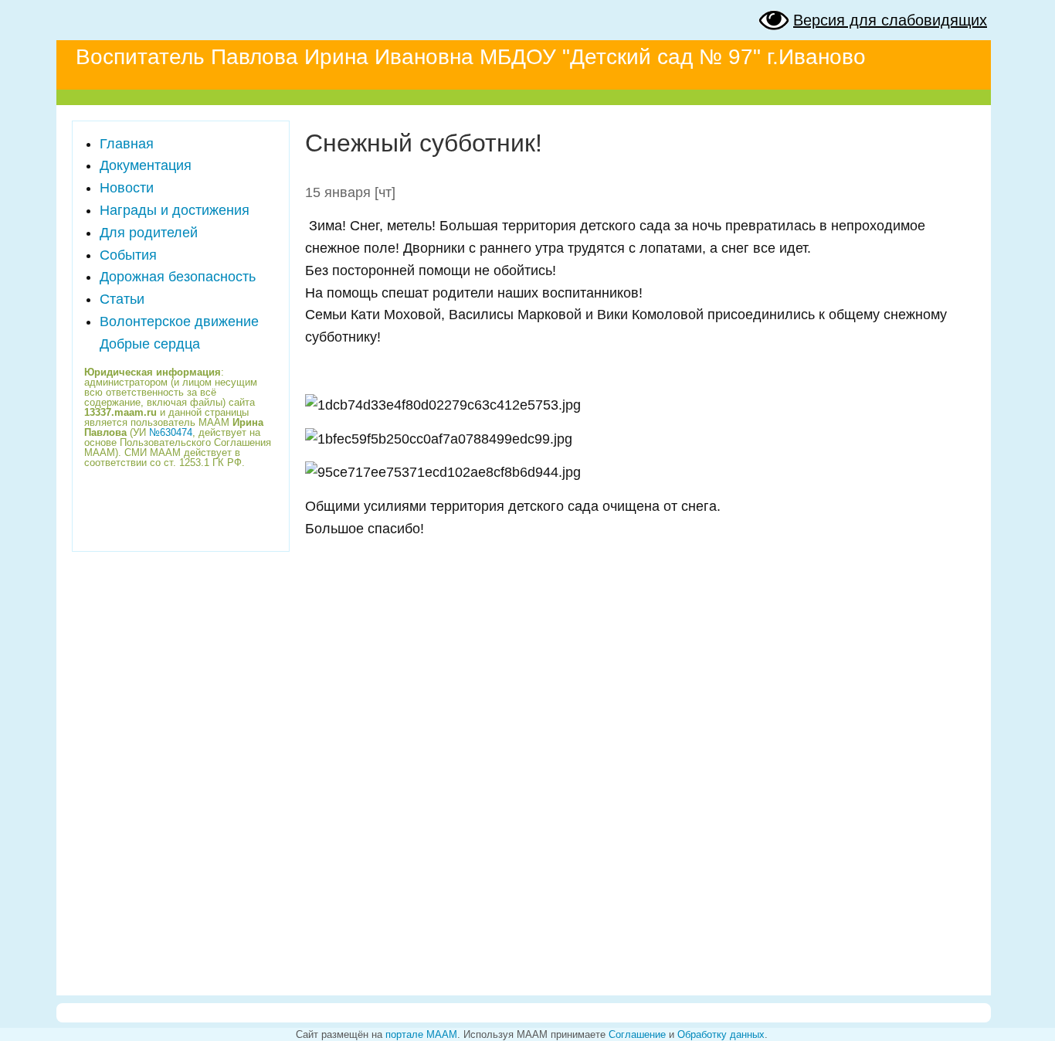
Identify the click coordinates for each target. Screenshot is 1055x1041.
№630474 (170, 432)
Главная (127, 143)
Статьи (122, 299)
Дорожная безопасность (178, 276)
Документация (146, 165)
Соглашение (637, 1034)
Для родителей (149, 232)
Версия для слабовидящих (890, 20)
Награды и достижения (174, 210)
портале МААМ (421, 1034)
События (128, 255)
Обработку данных (721, 1034)
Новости (127, 188)
